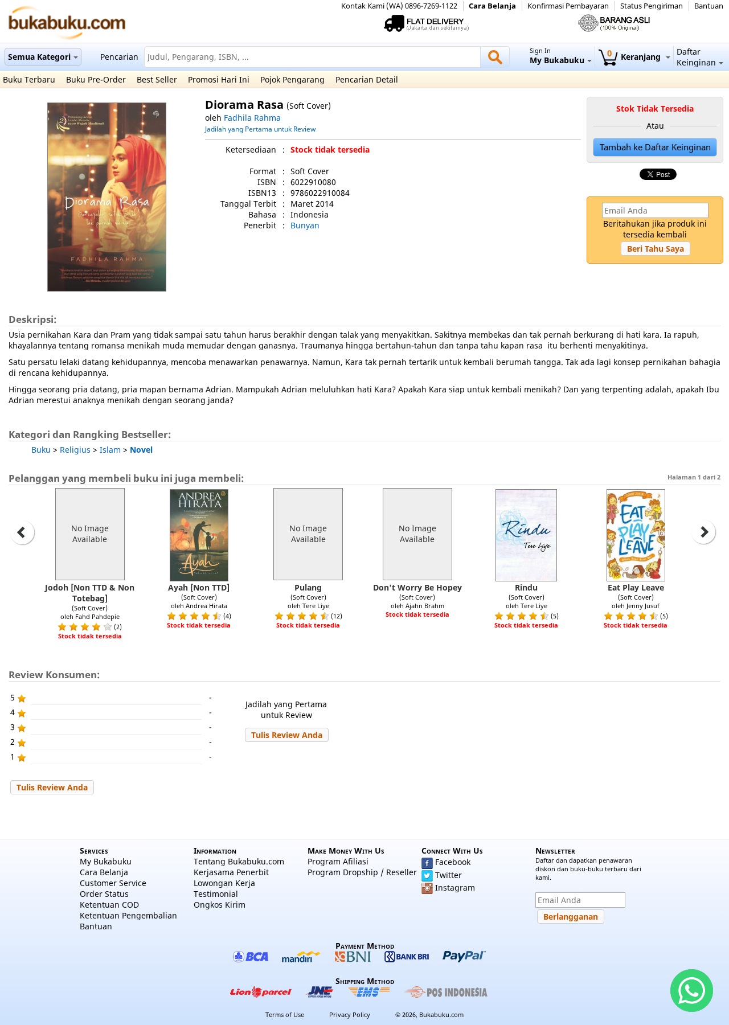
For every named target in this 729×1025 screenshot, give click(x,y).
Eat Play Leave (636, 587)
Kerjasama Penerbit (231, 872)
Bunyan (305, 225)
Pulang (308, 587)
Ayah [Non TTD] (199, 587)
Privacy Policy (349, 1014)
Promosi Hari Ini (218, 79)
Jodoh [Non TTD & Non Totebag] (89, 593)
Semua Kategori (39, 56)
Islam (110, 449)
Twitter (448, 875)
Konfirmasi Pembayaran (568, 6)
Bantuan (708, 6)
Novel (141, 449)
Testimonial (216, 893)
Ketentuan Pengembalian (128, 915)
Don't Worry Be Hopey (417, 587)
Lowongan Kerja (224, 883)
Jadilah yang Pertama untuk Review (260, 128)
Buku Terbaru (29, 79)
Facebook (452, 861)
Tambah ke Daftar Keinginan (655, 147)
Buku (41, 449)
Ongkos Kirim (219, 904)
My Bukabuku (106, 861)
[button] (655, 248)
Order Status (104, 893)
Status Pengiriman (651, 6)
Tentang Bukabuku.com (239, 861)
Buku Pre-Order (96, 79)
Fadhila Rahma (252, 117)
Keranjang (635, 56)
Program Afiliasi (338, 861)
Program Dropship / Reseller (362, 872)
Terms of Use (284, 1014)
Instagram (455, 887)
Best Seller (157, 79)
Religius (75, 449)
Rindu (526, 587)
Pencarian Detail (366, 79)
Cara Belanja (492, 6)
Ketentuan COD (109, 904)
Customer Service (113, 883)
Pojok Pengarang (292, 79)
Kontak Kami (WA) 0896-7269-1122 (399, 6)
